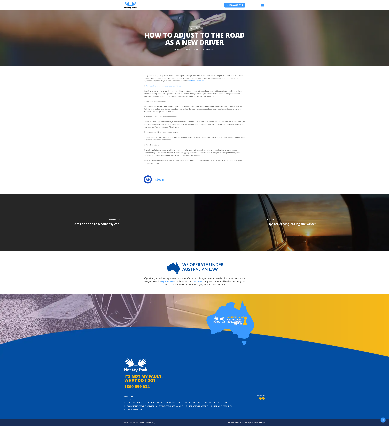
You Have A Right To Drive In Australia (252, 423)
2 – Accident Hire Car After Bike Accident (162, 403)
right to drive (194, 28)
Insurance (198, 281)
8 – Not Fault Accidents (221, 406)
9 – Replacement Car (133, 409)
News (132, 396)
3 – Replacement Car (191, 403)
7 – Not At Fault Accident (197, 406)
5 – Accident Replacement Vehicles (139, 406)
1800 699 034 (235, 5)
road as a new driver (196, 81)
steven (179, 49)
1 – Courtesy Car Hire (133, 403)
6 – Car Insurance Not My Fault (169, 406)
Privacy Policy (150, 423)
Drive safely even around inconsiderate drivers (163, 86)
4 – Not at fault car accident (215, 403)
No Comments (207, 49)
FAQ (126, 396)
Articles (128, 400)
